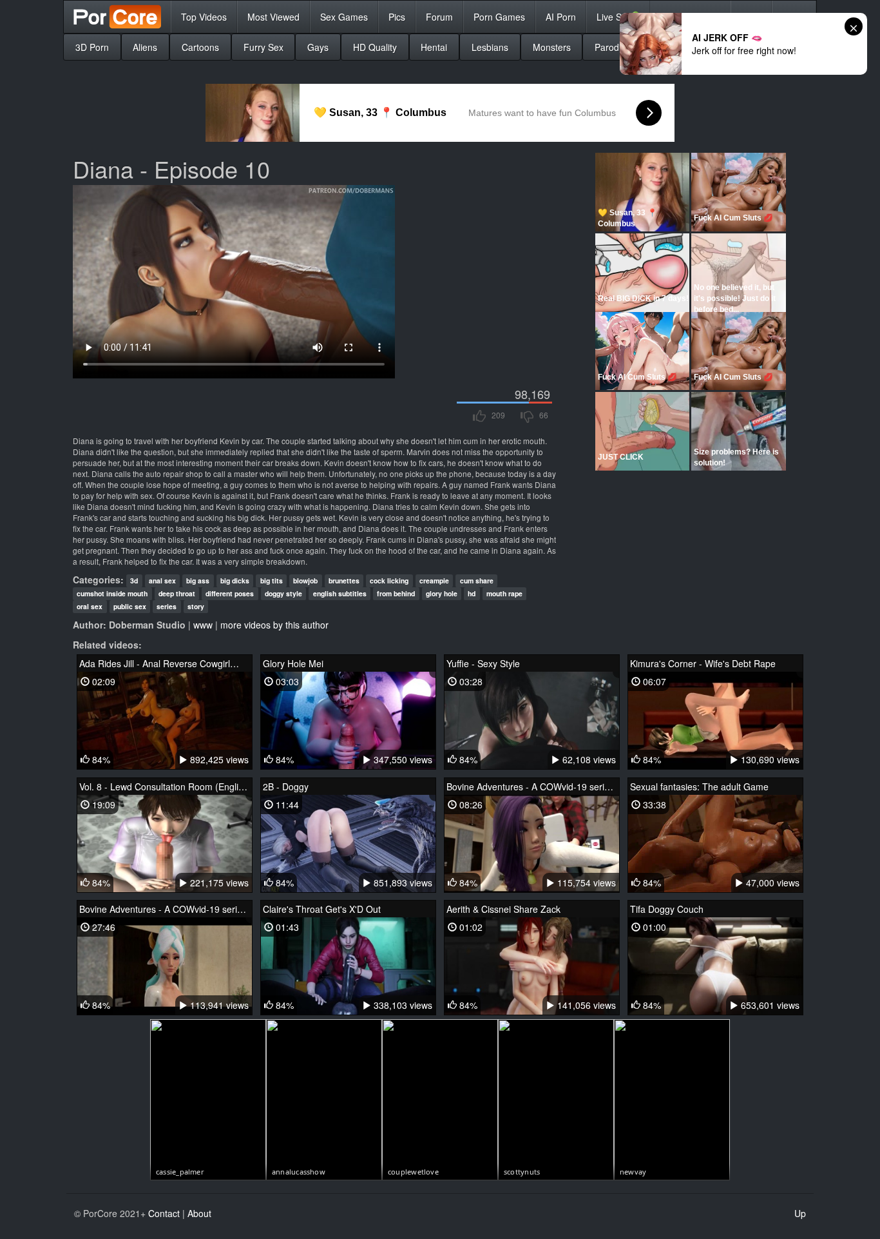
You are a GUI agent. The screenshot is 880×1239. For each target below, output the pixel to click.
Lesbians (490, 47)
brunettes (344, 580)
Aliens (145, 47)
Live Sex (618, 16)
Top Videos (204, 16)
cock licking (389, 580)
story (195, 606)
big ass (197, 580)
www (203, 624)
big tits (271, 580)
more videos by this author (274, 624)
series (167, 606)
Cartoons (200, 47)
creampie (434, 580)
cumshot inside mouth (112, 593)
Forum (439, 16)
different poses (230, 593)
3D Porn (92, 47)
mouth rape (504, 593)
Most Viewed (273, 16)
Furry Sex (263, 47)
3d (134, 580)
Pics (396, 16)
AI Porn (561, 16)
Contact (164, 1213)
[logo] (117, 17)
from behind (396, 593)
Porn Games (499, 16)
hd (471, 593)
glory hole (441, 593)
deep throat (176, 593)
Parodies (613, 47)
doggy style (283, 593)
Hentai (434, 47)
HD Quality (375, 47)
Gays (318, 47)
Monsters (552, 47)
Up (800, 1213)
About (199, 1213)
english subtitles (340, 593)
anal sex (162, 580)
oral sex (89, 606)
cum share (476, 580)
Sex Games (344, 16)
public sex (129, 606)
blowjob (305, 580)
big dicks (234, 580)
